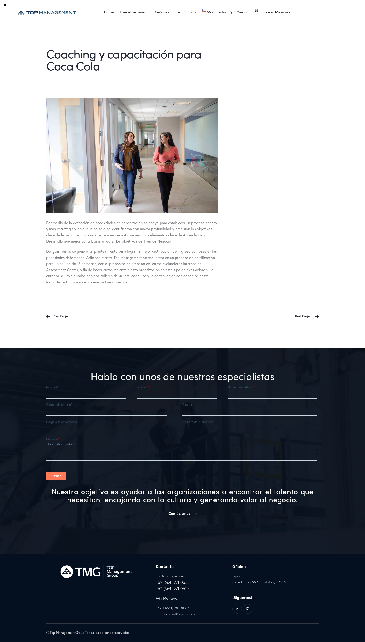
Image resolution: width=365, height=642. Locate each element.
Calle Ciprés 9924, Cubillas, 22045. (259, 582)
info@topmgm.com (170, 575)
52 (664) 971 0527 (173, 588)
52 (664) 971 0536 (174, 582)
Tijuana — (240, 575)
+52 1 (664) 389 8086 (172, 607)
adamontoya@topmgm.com (176, 613)
